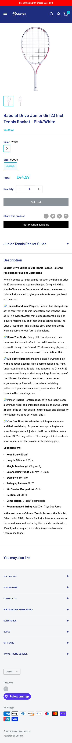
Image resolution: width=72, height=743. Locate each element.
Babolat (8, 129)
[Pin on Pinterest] (52, 216)
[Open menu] (5, 14)
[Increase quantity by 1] (38, 189)
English (9, 671)
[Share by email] (66, 216)
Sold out (36, 202)
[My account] (58, 14)
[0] (65, 14)
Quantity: (8, 189)
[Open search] (52, 14)
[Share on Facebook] (46, 216)
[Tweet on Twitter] (59, 216)
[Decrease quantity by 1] (20, 189)
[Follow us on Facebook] (5, 688)
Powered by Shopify (13, 735)
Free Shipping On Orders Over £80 (36, 2)
